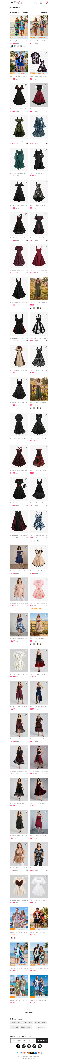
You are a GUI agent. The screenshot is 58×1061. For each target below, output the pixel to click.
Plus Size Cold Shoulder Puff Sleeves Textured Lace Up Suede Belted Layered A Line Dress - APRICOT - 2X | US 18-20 (39, 638)
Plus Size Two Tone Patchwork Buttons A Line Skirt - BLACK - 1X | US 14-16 (19, 535)
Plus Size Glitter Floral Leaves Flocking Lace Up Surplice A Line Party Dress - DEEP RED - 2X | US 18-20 (39, 803)
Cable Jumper (26, 1027)
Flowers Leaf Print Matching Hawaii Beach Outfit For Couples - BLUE (39, 1000)
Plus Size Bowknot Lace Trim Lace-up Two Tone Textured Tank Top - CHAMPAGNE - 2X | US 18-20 (39, 571)
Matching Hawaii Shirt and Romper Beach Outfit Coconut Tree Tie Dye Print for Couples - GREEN (19, 41)
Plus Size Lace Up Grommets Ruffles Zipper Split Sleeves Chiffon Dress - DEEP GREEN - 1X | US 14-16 (19, 173)
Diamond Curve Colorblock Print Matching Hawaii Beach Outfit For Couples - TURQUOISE (39, 968)
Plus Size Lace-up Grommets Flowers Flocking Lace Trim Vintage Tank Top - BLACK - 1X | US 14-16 (19, 338)
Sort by (25, 12)
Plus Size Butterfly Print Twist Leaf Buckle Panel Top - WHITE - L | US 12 (19, 674)
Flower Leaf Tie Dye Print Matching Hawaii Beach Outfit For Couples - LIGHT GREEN (19, 1000)
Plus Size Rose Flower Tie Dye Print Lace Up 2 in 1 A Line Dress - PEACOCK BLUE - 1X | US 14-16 (39, 141)
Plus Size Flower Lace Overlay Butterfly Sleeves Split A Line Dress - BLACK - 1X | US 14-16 (19, 438)
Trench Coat (16, 1022)
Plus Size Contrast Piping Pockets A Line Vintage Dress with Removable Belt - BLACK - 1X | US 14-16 (19, 503)
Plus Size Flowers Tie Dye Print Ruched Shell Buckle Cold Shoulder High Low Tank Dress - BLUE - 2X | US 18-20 (19, 638)
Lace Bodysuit (40, 1022)
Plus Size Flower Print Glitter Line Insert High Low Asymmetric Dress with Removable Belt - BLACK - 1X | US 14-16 (39, 205)
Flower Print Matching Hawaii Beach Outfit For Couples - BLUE (19, 76)
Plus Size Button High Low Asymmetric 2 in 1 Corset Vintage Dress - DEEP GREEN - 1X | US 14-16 (19, 141)
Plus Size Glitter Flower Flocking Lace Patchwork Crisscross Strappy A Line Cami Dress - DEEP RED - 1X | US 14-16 (19, 470)
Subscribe (42, 1040)
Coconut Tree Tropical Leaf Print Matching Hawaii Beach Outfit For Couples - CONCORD (19, 968)
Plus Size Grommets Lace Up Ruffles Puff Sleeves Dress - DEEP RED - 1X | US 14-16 (39, 109)
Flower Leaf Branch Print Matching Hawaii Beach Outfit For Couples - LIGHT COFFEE (39, 41)
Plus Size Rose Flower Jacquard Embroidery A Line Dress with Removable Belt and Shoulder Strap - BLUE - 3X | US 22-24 (19, 571)
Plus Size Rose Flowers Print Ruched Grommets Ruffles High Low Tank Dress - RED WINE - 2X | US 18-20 (19, 739)
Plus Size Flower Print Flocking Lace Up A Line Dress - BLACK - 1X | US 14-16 (39, 370)
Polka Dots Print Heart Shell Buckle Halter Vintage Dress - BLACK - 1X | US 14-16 (39, 338)
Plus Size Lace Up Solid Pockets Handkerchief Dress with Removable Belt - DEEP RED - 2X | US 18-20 (39, 835)
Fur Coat (15, 1027)
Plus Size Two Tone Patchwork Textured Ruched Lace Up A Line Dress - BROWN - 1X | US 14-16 (19, 370)
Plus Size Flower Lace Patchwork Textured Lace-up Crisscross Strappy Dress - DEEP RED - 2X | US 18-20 (19, 706)
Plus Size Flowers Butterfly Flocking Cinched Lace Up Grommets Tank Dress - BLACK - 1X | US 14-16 (39, 503)
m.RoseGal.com (20, 2)
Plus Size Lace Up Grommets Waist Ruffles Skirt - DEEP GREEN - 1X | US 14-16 (39, 402)
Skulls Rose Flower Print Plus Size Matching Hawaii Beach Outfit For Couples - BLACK (39, 76)
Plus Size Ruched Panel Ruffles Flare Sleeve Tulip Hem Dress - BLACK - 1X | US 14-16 (39, 173)
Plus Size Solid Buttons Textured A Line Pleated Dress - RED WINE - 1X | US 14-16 (39, 270)
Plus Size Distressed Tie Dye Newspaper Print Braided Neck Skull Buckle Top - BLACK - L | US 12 (39, 868)
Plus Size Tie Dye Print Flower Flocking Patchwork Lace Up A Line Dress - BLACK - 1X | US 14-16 (19, 302)
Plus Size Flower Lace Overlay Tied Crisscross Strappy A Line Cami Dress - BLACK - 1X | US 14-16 (19, 238)
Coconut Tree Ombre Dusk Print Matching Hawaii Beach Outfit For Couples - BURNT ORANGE (39, 932)
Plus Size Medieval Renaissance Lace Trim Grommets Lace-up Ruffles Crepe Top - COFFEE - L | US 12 (19, 900)
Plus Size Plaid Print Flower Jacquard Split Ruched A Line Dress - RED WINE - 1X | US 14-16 (19, 270)
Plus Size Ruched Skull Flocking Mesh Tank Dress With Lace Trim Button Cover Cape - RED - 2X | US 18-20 (19, 771)
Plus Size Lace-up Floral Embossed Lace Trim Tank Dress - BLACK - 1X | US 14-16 (19, 402)
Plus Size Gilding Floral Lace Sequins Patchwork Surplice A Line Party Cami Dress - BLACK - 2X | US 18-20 (19, 835)
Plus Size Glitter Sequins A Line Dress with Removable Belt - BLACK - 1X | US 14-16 (39, 438)
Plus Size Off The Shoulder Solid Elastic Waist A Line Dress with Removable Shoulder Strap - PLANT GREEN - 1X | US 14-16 (39, 302)
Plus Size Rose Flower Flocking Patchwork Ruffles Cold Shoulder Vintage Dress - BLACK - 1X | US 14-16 (39, 238)
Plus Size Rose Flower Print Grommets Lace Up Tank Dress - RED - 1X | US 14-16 (39, 470)
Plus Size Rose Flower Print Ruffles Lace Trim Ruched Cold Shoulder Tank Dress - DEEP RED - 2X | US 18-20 (39, 739)
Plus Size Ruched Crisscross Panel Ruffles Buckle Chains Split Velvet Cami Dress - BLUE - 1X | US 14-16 (39, 706)
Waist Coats (28, 1022)
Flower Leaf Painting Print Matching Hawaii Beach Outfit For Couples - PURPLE (19, 932)
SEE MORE (29, 1013)
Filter (43, 12)
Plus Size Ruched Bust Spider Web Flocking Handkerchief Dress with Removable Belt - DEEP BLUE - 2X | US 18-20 (19, 803)
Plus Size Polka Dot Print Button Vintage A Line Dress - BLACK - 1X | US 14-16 (19, 109)
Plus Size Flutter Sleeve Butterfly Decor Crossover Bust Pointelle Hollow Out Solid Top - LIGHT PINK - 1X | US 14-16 (19, 603)
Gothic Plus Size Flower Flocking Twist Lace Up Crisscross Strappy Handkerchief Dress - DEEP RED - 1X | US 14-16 (39, 771)
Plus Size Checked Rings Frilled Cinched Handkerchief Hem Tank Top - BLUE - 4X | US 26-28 (39, 535)
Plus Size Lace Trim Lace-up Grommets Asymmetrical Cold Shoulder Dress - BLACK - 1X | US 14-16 (19, 205)
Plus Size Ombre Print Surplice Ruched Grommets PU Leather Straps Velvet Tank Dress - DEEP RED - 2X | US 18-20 (39, 674)
